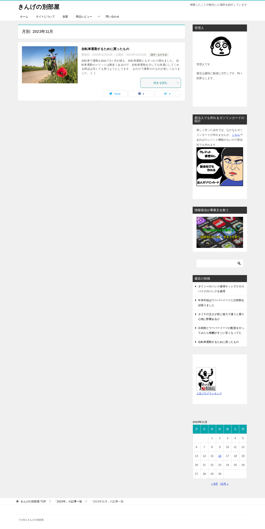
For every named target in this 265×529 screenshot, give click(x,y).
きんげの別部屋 (39, 6)
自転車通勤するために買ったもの (105, 49)
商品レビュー (84, 16)
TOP (33, 501)
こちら (236, 134)
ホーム (24, 16)
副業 (65, 16)
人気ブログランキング (209, 393)
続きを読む (161, 82)
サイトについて (45, 16)
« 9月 (214, 483)
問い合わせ (112, 16)
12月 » (224, 483)
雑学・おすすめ (159, 54)
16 (219, 456)
